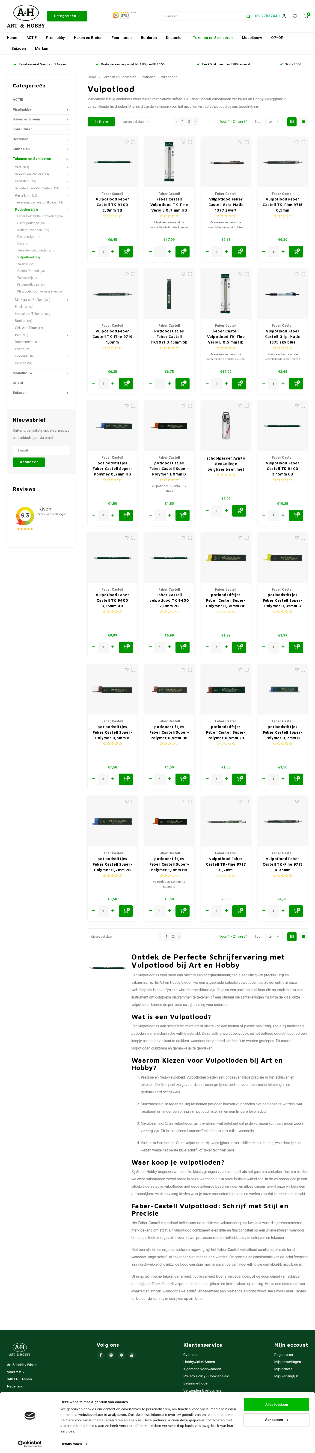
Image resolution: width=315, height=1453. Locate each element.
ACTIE (32, 38)
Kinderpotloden (31, 284)
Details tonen (71, 1444)
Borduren (149, 38)
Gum (23, 244)
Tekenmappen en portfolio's (39, 202)
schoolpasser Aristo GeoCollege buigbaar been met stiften (226, 464)
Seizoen (19, 48)
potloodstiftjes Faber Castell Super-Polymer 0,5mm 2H (226, 732)
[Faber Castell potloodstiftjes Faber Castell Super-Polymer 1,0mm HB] (169, 822)
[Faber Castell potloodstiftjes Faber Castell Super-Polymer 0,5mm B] (113, 690)
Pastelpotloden (31, 223)
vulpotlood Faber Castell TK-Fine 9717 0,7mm (226, 864)
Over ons (190, 1354)
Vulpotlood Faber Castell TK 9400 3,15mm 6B (283, 468)
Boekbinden (26, 342)
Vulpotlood (28, 257)
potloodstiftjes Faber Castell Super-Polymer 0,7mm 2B (112, 864)
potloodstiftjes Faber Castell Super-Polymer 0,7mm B (283, 732)
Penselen (25, 181)
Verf (22, 167)
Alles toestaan (276, 1404)
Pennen (23, 363)
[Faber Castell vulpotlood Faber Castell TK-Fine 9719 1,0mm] (113, 294)
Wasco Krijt (27, 278)
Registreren (283, 1354)
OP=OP (277, 38)
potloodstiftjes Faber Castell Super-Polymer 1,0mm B (169, 468)
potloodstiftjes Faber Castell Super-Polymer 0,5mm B (112, 732)
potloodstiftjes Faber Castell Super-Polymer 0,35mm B (283, 600)
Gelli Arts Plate (29, 328)
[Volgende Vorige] (195, 121)
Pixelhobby (55, 38)
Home (12, 38)
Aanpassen (274, 1419)
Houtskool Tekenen (32, 313)
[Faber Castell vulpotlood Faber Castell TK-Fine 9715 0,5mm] (283, 162)
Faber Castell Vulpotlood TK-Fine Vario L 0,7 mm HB (169, 204)
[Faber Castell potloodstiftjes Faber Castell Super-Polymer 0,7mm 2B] (113, 822)
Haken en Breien (88, 38)
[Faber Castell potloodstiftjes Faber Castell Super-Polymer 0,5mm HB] (169, 690)
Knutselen (175, 38)
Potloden (26, 209)
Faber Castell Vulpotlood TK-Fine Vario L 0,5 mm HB (226, 336)
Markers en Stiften (32, 299)
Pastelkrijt (26, 195)
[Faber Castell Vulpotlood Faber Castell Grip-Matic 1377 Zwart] (226, 162)
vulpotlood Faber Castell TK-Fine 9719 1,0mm (112, 336)
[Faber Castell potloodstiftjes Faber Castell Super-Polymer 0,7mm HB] (113, 426)
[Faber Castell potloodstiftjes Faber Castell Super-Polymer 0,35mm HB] (226, 558)
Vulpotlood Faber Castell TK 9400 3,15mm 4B (112, 600)
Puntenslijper (29, 237)
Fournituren (122, 38)
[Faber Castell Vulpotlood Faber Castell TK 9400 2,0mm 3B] (113, 162)
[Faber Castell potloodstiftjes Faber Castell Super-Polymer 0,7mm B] (283, 690)
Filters (102, 122)
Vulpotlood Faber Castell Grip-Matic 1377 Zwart (226, 204)
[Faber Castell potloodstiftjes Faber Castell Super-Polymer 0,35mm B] (283, 558)
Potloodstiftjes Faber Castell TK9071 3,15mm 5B (169, 336)
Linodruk (24, 356)
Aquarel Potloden (33, 230)
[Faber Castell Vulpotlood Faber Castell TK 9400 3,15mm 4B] (113, 558)
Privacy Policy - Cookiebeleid (206, 1376)
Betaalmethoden (196, 1383)
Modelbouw (252, 38)
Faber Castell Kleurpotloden (40, 216)
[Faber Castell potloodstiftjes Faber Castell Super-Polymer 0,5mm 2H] (226, 690)
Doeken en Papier (32, 174)
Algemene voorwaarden (202, 1369)
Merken (41, 48)
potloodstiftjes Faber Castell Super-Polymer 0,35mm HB (226, 600)
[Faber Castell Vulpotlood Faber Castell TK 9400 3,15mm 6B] (283, 426)
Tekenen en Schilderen (213, 38)
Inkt (21, 335)
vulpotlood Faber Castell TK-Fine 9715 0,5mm (283, 204)
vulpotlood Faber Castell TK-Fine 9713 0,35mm (283, 864)
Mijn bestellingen (287, 1362)
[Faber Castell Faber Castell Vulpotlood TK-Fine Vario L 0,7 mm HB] (169, 162)
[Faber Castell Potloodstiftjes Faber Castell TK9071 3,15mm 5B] (169, 294)
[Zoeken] (248, 16)
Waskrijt (25, 264)
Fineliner (24, 306)
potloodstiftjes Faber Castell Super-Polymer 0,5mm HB (169, 732)
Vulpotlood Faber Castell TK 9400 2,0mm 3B (112, 204)
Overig (22, 349)
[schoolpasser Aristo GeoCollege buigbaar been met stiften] (226, 426)
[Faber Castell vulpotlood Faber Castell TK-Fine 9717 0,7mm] (226, 822)
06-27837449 (267, 16)
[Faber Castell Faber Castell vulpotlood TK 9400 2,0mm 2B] (169, 558)
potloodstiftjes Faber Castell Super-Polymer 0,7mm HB (112, 468)
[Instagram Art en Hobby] (111, 1355)
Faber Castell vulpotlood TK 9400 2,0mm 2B (169, 600)
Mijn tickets (283, 1369)
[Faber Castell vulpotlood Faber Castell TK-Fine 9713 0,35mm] (283, 822)
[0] (306, 16)
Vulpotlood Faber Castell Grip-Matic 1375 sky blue (282, 336)
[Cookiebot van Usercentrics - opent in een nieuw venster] (30, 1444)
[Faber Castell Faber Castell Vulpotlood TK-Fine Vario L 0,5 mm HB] (226, 294)
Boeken (23, 320)
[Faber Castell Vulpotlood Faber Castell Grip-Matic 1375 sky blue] (283, 294)
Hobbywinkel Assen (199, 1362)
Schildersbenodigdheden (37, 188)
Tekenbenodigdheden (36, 250)
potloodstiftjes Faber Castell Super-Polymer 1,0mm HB (169, 864)
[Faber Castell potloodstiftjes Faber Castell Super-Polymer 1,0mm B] (169, 426)
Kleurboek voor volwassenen (40, 291)
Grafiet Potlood (31, 271)
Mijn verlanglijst (286, 1376)
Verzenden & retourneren (203, 1390)
